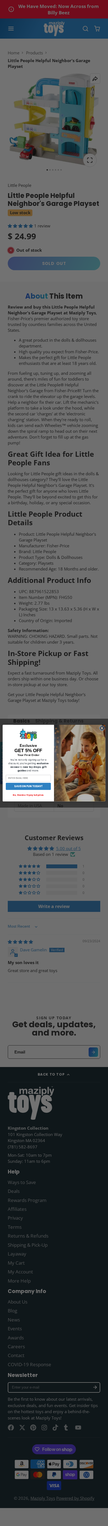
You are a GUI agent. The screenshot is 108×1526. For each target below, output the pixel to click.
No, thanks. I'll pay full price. (28, 794)
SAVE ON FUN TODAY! (28, 786)
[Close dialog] (102, 728)
